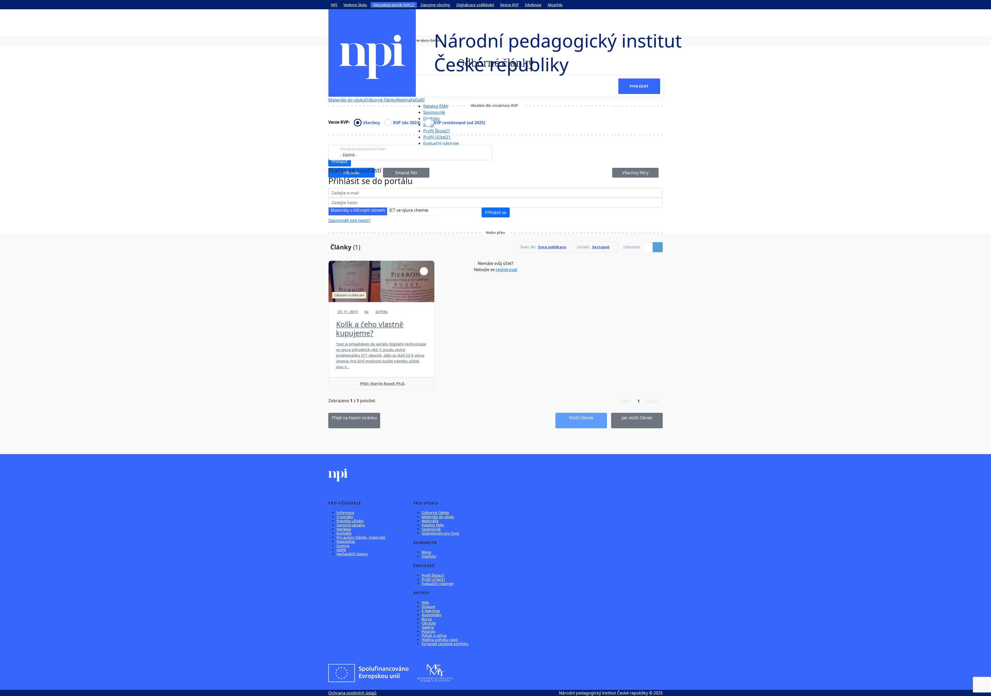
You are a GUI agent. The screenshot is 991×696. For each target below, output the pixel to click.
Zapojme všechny (435, 4)
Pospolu (428, 631)
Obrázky (429, 623)
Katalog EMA (435, 106)
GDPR (341, 549)
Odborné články (380, 100)
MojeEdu (555, 4)
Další (420, 100)
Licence (343, 545)
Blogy (426, 552)
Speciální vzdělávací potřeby (363, 149)
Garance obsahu (351, 525)
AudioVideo (431, 614)
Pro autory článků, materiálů (361, 537)
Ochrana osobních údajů (352, 693)
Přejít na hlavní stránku (354, 418)
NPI (334, 4)
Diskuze (428, 606)
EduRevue (533, 4)
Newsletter (346, 541)
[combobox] (410, 152)
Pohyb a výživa (434, 635)
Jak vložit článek (637, 418)
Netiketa (344, 529)
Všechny (371, 122)
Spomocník (434, 112)
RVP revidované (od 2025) (459, 122)
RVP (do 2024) (406, 122)
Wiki (425, 602)
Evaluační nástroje (441, 143)
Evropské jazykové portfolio (445, 643)
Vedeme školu (355, 4)
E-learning (431, 610)
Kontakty (344, 533)
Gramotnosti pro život (440, 533)
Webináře (405, 100)
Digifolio (431, 118)
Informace (345, 512)
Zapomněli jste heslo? (349, 220)
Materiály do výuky (346, 100)
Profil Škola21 (436, 131)
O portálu (345, 516)
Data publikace (552, 247)
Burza (427, 618)
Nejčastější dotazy (352, 553)
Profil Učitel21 (437, 137)
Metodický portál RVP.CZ (393, 4)
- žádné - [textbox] (348, 155)
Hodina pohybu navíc (440, 639)
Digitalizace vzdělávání (475, 4)
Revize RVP (509, 4)
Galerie (428, 627)
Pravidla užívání (350, 520)
